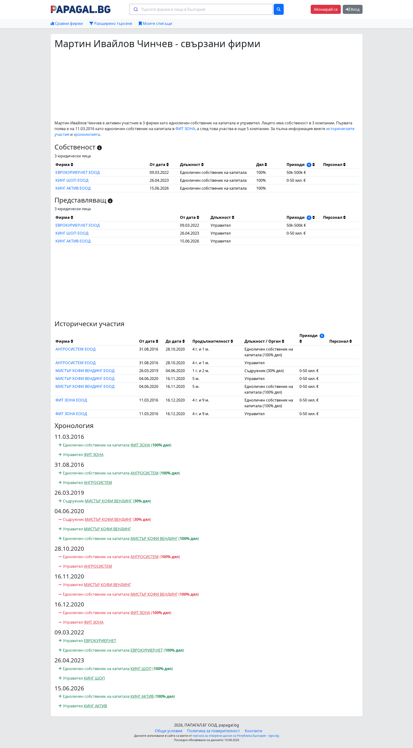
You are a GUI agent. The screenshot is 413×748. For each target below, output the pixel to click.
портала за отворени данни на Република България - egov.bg (236, 736)
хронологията (87, 134)
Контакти (253, 730)
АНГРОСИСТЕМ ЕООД (75, 349)
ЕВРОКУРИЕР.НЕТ (100, 640)
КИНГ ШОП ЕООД (71, 180)
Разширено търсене (112, 23)
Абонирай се (326, 9)
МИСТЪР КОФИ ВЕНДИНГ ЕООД (84, 370)
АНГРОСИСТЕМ (144, 473)
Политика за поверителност (213, 730)
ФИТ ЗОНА (185, 128)
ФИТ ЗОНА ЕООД (71, 400)
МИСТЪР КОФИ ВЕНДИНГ (108, 501)
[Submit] (135, 9)
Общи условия (168, 730)
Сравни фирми (68, 23)
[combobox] (201, 9)
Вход (354, 9)
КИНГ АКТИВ (142, 696)
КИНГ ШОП (141, 668)
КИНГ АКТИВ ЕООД (73, 188)
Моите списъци (157, 23)
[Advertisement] (197, 84)
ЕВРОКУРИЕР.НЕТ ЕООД (77, 172)
